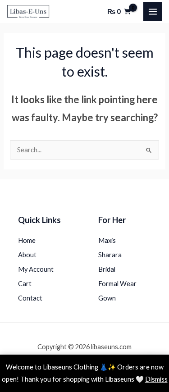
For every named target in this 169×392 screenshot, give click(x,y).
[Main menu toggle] (152, 11)
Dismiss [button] (156, 379)
